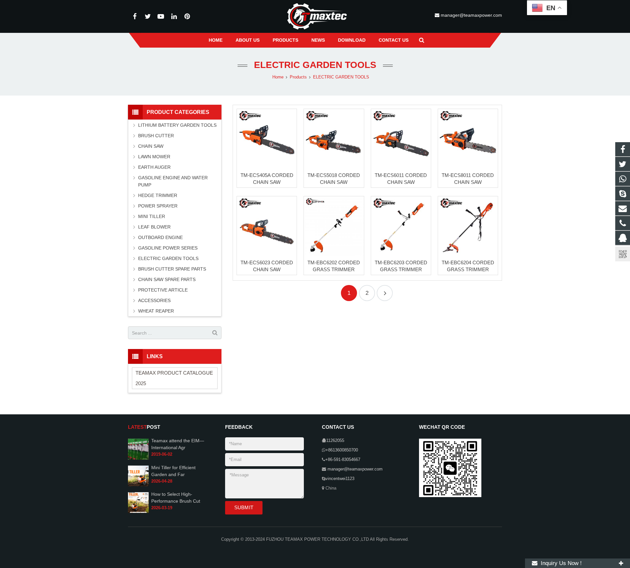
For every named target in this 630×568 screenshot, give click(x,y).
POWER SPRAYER (158, 205)
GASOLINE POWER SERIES (168, 248)
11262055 (335, 440)
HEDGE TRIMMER (157, 195)
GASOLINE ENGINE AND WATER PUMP (173, 181)
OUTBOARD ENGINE (160, 237)
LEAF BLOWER (154, 226)
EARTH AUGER (154, 167)
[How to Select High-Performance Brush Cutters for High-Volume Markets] (138, 511)
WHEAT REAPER (156, 311)
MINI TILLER (151, 216)
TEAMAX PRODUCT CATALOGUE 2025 (174, 378)
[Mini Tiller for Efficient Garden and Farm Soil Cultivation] (138, 485)
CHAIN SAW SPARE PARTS (167, 279)
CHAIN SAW (150, 146)
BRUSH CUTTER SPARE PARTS (172, 269)
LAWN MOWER (154, 156)
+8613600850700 (342, 450)
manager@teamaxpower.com (470, 15)
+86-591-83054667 (342, 459)
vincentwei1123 (340, 478)
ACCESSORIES (154, 300)
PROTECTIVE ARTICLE (163, 290)
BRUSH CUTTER (156, 135)
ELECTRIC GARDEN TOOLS (315, 65)
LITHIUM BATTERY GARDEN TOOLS (177, 125)
